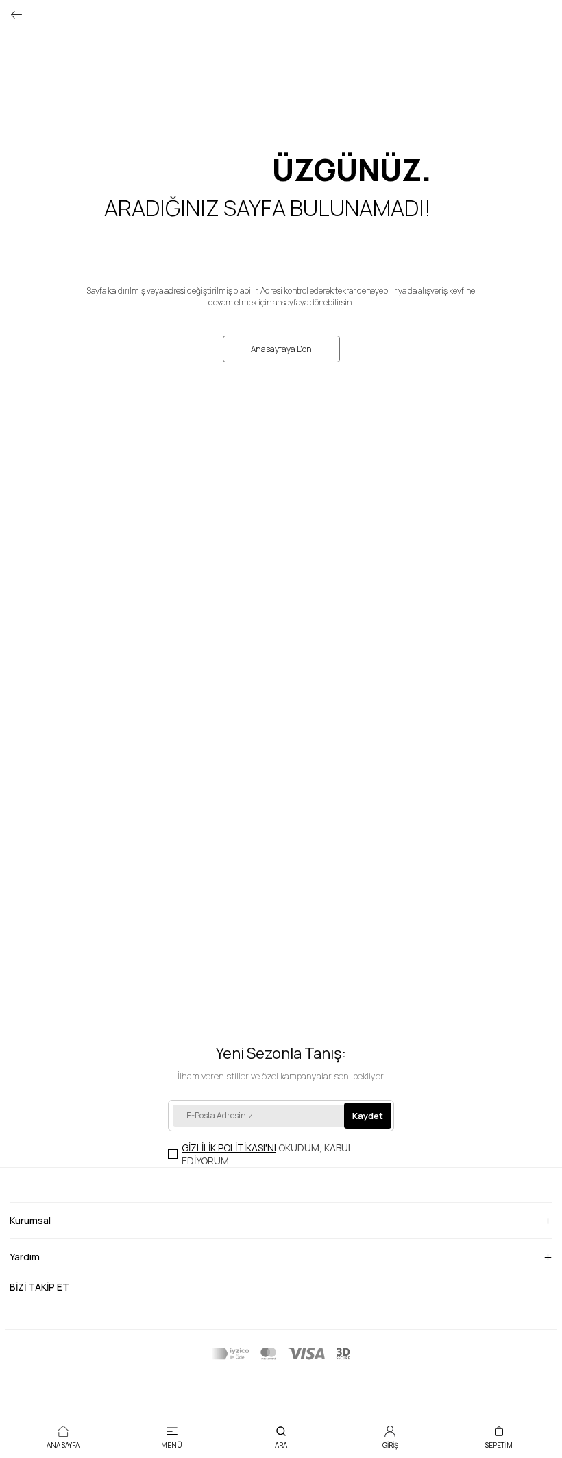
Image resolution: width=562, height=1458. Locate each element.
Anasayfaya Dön (281, 349)
